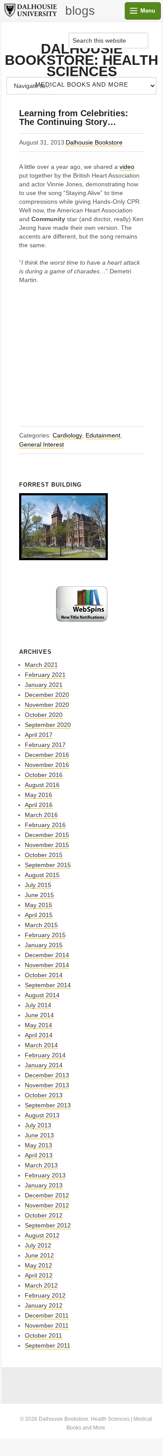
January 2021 (44, 684)
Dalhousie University (30, 11)
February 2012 (45, 1295)
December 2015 (47, 834)
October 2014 (44, 975)
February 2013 (45, 1175)
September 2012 (48, 1225)
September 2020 (48, 724)
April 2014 (39, 1035)
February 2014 (45, 1055)
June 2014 (39, 1015)
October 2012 (44, 1215)
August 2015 (42, 874)
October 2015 (44, 854)
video (127, 166)
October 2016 (44, 774)
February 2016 (45, 824)
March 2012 (41, 1285)
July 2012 (38, 1245)
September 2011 (47, 1345)
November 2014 (47, 965)
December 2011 (47, 1315)
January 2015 (44, 945)
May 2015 (38, 904)
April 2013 (39, 1155)
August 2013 (42, 1115)
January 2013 (44, 1185)
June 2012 (39, 1255)
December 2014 (47, 955)
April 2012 (39, 1275)
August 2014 (42, 995)
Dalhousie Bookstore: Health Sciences (81, 60)
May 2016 (38, 794)
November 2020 (47, 704)
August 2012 (42, 1235)
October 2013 (44, 1095)
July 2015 (38, 884)
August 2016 (42, 784)
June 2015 (39, 894)
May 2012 (38, 1265)
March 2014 (41, 1045)
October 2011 (43, 1335)
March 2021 (41, 664)
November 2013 (47, 1085)
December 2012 (47, 1195)
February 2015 (45, 934)
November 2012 (47, 1205)
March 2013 (41, 1165)
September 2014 (48, 985)
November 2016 (47, 764)
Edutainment (103, 435)
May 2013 (38, 1145)
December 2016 (47, 754)
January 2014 (44, 1065)
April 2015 (39, 914)
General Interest (41, 444)
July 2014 (38, 1005)
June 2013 (39, 1135)
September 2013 (48, 1105)
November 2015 (47, 844)
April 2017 (39, 734)
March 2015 (41, 924)
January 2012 (44, 1305)
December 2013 (47, 1075)
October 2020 (44, 714)
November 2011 (47, 1325)
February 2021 (45, 674)
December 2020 (47, 694)
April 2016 (39, 804)
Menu (147, 10)
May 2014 (38, 1025)
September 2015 (48, 864)
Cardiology (67, 435)
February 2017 (45, 744)
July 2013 (38, 1125)
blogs (80, 11)
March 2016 (41, 814)
